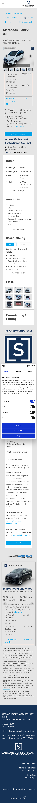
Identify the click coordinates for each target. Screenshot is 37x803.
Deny (18, 435)
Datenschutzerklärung (21, 535)
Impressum (7, 789)
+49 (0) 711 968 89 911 (26, 735)
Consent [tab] (6, 371)
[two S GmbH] (18, 798)
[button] (28, 17)
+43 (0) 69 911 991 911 (24, 738)
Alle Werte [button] (19, 126)
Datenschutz (20, 789)
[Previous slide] (6, 56)
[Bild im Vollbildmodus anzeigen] (22, 65)
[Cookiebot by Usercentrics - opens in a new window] (27, 366)
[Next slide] (30, 56)
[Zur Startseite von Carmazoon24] (19, 556)
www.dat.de (6, 689)
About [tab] (30, 371)
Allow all (18, 425)
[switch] (32, 406)
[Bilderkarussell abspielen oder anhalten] (16, 65)
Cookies (32, 789)
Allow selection (18, 430)
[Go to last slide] (5, 604)
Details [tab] (18, 371)
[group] (19, 604)
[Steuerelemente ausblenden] (28, 65)
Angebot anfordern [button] (19, 134)
